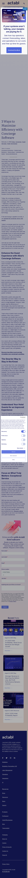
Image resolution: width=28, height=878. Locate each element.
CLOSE (25, 8)
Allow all (13, 451)
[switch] (23, 435)
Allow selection (13, 455)
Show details (20, 448)
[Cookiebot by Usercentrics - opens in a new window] (19, 417)
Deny (13, 459)
